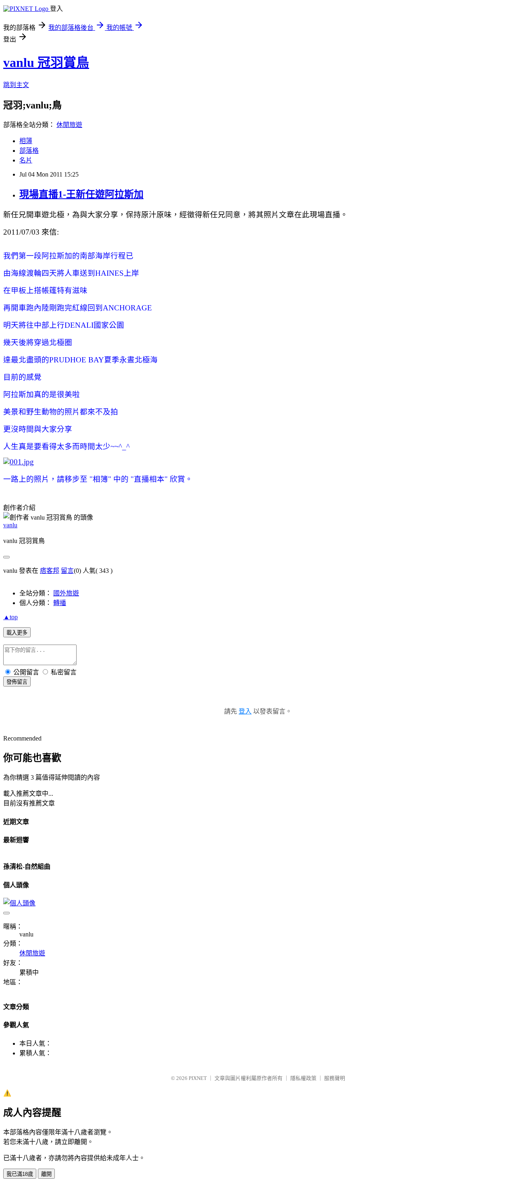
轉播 (59, 602)
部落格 (29, 150)
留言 (67, 570)
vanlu (10, 525)
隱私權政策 (303, 1078)
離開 (46, 1174)
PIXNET (198, 1078)
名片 (25, 160)
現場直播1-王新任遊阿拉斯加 (81, 194)
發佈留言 (16, 682)
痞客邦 (49, 570)
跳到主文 (16, 84)
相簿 (25, 140)
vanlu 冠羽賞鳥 (46, 62)
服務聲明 (334, 1078)
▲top (10, 617)
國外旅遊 (66, 593)
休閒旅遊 (69, 124)
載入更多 (16, 633)
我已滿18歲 (19, 1174)
